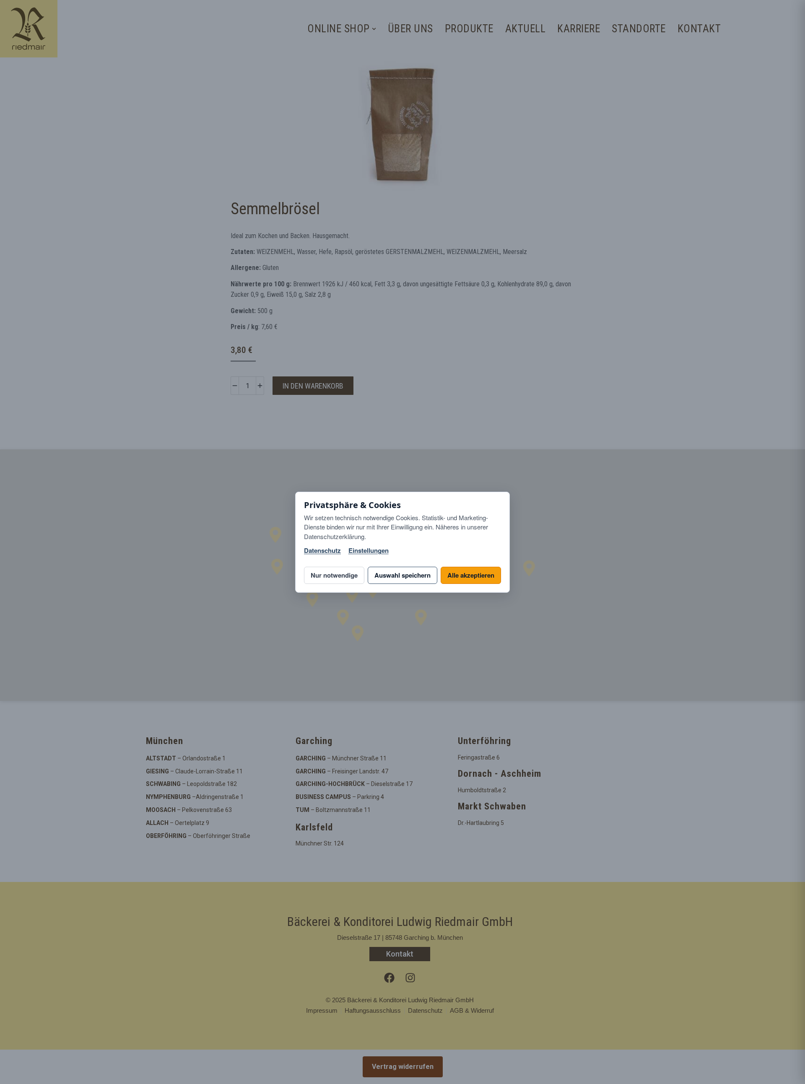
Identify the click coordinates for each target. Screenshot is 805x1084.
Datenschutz (322, 550)
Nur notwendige (334, 575)
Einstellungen (368, 550)
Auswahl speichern (402, 575)
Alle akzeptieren (470, 575)
